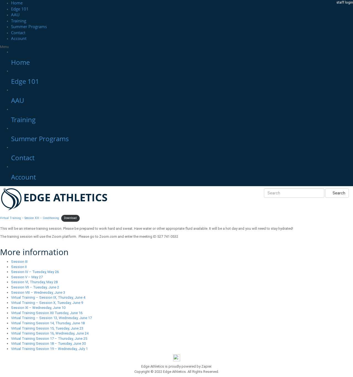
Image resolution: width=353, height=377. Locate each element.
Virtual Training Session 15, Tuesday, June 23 (47, 328)
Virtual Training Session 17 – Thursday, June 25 (49, 338)
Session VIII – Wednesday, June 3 (38, 292)
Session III (19, 262)
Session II (19, 267)
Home (17, 3)
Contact (18, 32)
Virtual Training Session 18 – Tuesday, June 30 (48, 343)
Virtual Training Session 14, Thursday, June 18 (48, 323)
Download (70, 218)
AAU (15, 14)
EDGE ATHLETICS (65, 197)
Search (338, 193)
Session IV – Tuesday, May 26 (35, 272)
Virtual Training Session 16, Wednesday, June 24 (50, 333)
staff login (344, 2)
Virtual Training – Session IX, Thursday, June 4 (48, 297)
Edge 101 (20, 9)
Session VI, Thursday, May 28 (34, 282)
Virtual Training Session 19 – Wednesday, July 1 (49, 349)
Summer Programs (29, 26)
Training (18, 20)
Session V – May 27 (27, 277)
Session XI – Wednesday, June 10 (38, 308)
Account (18, 38)
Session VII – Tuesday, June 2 (35, 287)
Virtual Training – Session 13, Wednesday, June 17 (51, 318)
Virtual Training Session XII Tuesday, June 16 (46, 313)
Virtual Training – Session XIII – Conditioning (29, 218)
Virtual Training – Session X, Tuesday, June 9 (47, 303)
